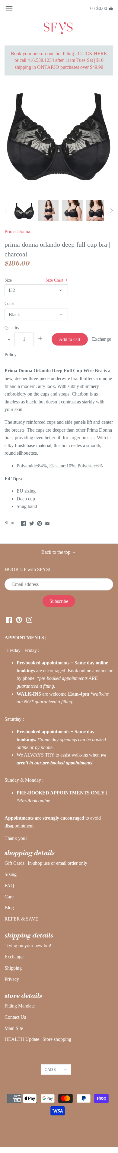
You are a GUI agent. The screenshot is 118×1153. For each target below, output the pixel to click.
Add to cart (69, 339)
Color (9, 303)
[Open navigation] (9, 8)
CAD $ (50, 1069)
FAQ (9, 885)
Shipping (13, 968)
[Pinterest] (19, 619)
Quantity (12, 327)
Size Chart (55, 280)
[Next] (111, 210)
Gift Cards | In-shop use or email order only (46, 863)
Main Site (14, 1028)
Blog (9, 907)
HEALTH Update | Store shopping (38, 1039)
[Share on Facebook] (23, 522)
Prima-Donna (17, 231)
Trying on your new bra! (28, 945)
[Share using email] (47, 522)
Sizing (11, 874)
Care (9, 896)
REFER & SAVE (21, 918)
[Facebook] (9, 619)
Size (8, 280)
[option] (24, 210)
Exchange (14, 956)
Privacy (12, 979)
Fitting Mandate (20, 1005)
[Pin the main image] (39, 522)
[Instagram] (29, 619)
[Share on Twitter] (31, 522)
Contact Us (15, 1017)
